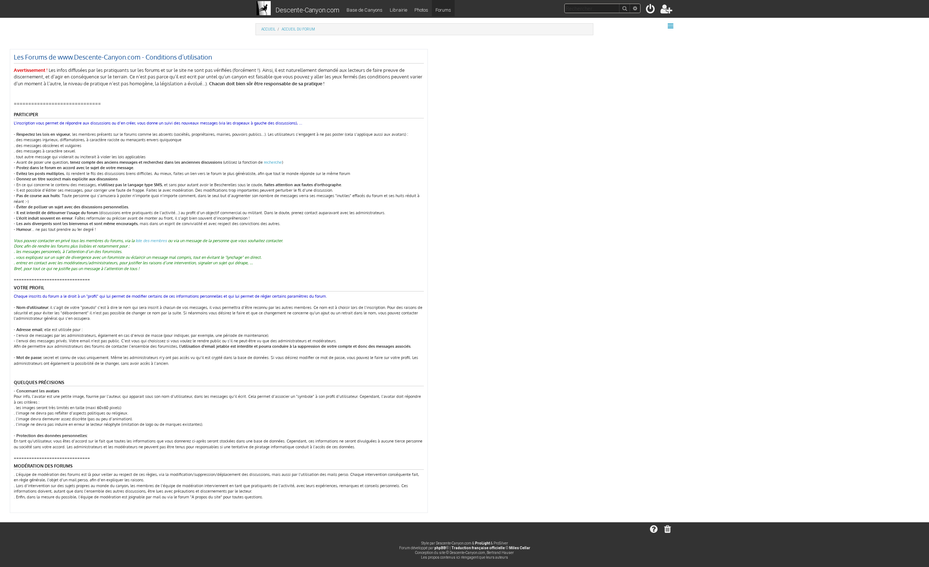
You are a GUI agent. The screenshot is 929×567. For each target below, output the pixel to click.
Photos (421, 10)
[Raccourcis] (671, 26)
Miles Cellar (519, 548)
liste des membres (151, 240)
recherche (273, 162)
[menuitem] (651, 10)
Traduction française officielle (478, 548)
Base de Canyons (364, 10)
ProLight (482, 543)
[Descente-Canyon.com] (263, 8)
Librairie (398, 10)
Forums (443, 10)
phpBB (440, 548)
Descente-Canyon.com (307, 10)
